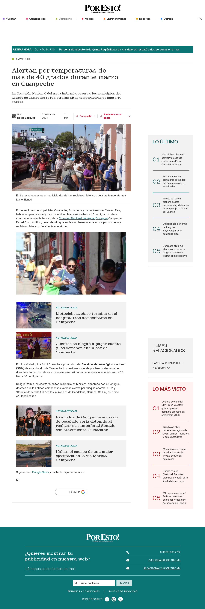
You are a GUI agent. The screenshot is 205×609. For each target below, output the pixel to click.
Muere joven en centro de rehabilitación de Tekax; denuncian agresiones (174, 454)
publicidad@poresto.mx (164, 560)
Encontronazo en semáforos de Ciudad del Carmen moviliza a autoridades (174, 181)
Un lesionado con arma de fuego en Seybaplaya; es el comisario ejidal (175, 228)
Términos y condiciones (84, 591)
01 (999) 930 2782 (170, 552)
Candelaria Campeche (167, 363)
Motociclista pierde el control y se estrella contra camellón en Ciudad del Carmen (172, 159)
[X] (120, 599)
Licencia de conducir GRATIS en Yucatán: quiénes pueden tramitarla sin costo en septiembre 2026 (173, 408)
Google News (40, 472)
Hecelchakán (161, 368)
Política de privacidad (123, 591)
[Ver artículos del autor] (14, 116)
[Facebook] (107, 599)
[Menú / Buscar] (200, 18)
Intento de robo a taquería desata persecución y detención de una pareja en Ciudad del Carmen (176, 205)
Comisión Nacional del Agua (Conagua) (83, 218)
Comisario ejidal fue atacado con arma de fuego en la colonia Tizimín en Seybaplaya (175, 251)
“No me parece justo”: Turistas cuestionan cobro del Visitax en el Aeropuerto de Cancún (174, 498)
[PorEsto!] (102, 9)
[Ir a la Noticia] (71, 315)
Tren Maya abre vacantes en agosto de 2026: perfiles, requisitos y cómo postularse (176, 432)
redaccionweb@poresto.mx (161, 568)
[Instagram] (114, 599)
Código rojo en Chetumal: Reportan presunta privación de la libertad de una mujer (175, 476)
